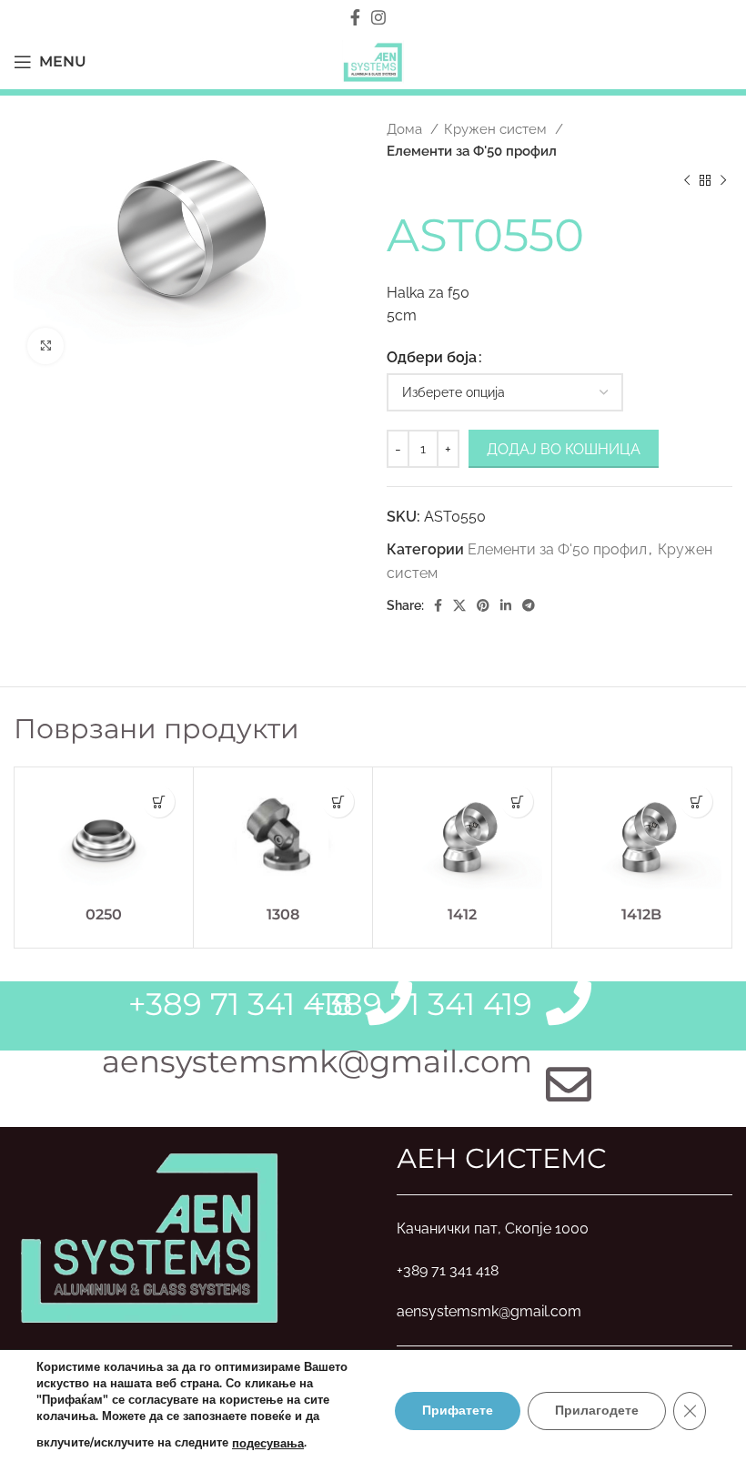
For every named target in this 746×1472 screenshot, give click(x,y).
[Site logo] (373, 60)
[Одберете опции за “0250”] (159, 801)
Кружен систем (497, 129)
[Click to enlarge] (45, 346)
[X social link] (459, 605)
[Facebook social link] (355, 17)
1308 (283, 914)
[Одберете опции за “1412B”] (696, 801)
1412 (462, 914)
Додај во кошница (563, 449)
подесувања (268, 1444)
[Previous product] (687, 181)
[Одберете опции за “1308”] (338, 801)
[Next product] (723, 181)
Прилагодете (597, 1410)
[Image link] (150, 1235)
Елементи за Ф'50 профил (472, 151)
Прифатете (457, 1410)
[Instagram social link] (378, 17)
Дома (406, 129)
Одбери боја (432, 357)
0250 (104, 914)
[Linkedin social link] (506, 605)
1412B (641, 914)
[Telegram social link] (528, 605)
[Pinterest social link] (483, 605)
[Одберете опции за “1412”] (517, 801)
